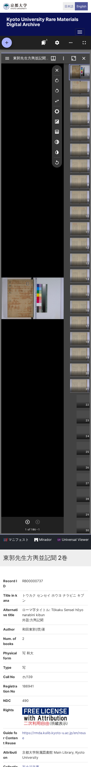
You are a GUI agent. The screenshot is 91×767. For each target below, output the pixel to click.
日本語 (69, 6)
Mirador (45, 539)
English (81, 6)
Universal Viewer (75, 539)
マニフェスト (18, 539)
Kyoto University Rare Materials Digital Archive (42, 21)
